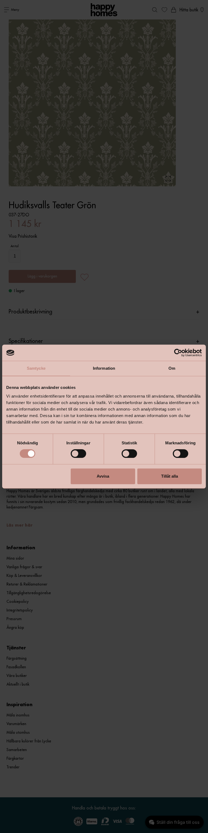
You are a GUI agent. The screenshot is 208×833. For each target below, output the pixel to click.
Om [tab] (171, 368)
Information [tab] (104, 368)
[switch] (78, 453)
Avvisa (103, 476)
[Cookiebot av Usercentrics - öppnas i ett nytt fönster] (178, 353)
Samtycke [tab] (36, 368)
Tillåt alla (169, 476)
